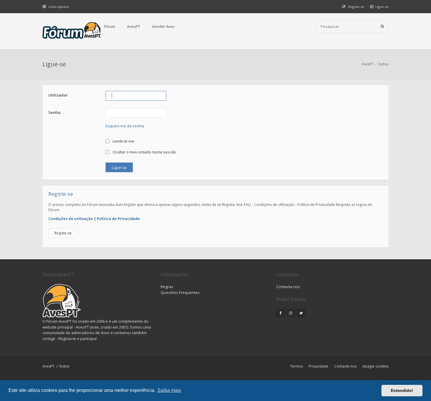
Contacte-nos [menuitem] (345, 366)
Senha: (54, 112)
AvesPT (133, 26)
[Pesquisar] (382, 26)
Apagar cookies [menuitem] (375, 366)
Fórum (109, 26)
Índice (64, 366)
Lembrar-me (123, 141)
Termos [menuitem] (296, 366)
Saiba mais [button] (169, 390)
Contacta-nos (288, 286)
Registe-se (63, 233)
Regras (167, 286)
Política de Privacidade (118, 218)
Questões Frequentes (180, 292)
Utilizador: (58, 95)
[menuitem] (379, 6)
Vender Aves (163, 26)
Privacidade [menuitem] (318, 366)
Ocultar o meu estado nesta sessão (144, 152)
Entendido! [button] (402, 390)
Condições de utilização (70, 218)
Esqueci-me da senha (125, 125)
